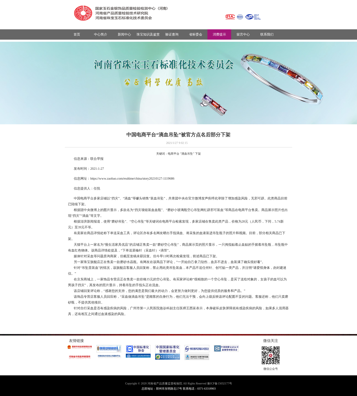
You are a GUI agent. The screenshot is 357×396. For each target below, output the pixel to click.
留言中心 (243, 34)
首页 (77, 34)
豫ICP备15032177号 (219, 383)
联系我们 (267, 34)
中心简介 (100, 34)
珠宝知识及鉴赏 (148, 34)
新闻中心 (124, 34)
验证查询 (171, 34)
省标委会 (195, 34)
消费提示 (219, 34)
